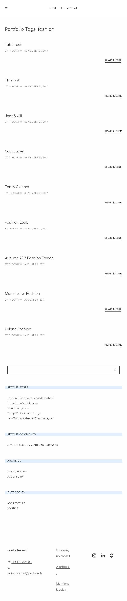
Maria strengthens (18, 408)
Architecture (16, 503)
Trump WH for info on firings (24, 413)
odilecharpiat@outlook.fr (24, 573)
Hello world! (51, 445)
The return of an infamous (22, 403)
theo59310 (15, 51)
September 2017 (17, 472)
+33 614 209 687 (21, 561)
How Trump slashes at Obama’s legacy (30, 418)
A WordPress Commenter (23, 445)
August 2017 (15, 477)
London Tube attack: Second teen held (30, 398)
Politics (12, 508)
